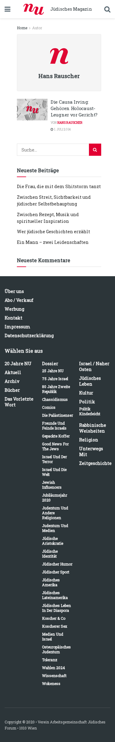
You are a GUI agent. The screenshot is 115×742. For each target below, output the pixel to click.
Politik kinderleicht (89, 411)
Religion (88, 440)
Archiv (12, 381)
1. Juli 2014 (62, 129)
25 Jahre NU (52, 370)
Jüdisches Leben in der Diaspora (56, 608)
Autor (37, 27)
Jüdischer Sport (55, 571)
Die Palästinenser (57, 415)
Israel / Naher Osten (94, 366)
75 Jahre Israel (55, 378)
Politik (87, 402)
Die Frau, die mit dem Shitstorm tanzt (59, 186)
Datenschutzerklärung (29, 335)
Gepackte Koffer (56, 435)
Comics (49, 407)
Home (22, 27)
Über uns (14, 291)
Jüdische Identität (50, 553)
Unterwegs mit (91, 451)
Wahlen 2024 (53, 667)
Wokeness (51, 683)
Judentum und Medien (55, 528)
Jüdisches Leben (90, 381)
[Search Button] (95, 150)
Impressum (17, 327)
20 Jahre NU (18, 363)
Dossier (50, 363)
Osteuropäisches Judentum (56, 649)
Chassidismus (55, 399)
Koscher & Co (53, 618)
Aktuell (13, 372)
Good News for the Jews (55, 446)
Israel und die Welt (54, 472)
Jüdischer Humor (57, 564)
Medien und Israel (52, 636)
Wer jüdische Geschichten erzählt (53, 231)
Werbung (14, 309)
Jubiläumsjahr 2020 (54, 497)
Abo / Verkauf (19, 300)
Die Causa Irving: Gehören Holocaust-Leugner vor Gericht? (74, 108)
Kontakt (13, 318)
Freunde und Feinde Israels (54, 425)
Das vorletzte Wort (19, 402)
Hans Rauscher (69, 123)
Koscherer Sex (54, 626)
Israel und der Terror (54, 459)
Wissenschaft (54, 675)
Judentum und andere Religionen (55, 512)
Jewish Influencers (52, 485)
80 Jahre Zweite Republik (56, 389)
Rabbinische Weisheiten (92, 428)
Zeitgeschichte (95, 463)
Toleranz (49, 659)
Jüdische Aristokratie (52, 541)
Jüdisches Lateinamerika (55, 595)
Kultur (86, 393)
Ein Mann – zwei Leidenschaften (53, 242)
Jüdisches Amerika (51, 582)
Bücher (12, 390)
